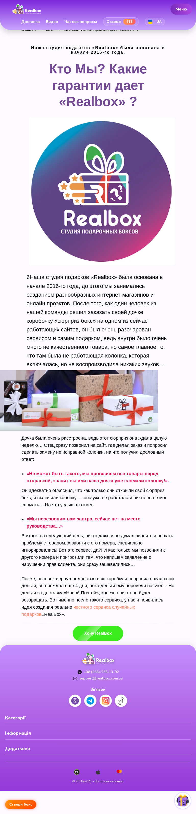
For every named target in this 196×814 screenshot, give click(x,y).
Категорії (15, 718)
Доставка (30, 21)
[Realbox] (26, 9)
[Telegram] (90, 701)
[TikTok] (121, 701)
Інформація (18, 733)
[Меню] (188, 21)
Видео (52, 21)
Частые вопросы (80, 21)
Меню (181, 9)
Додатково (17, 749)
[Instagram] (106, 701)
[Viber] (75, 701)
